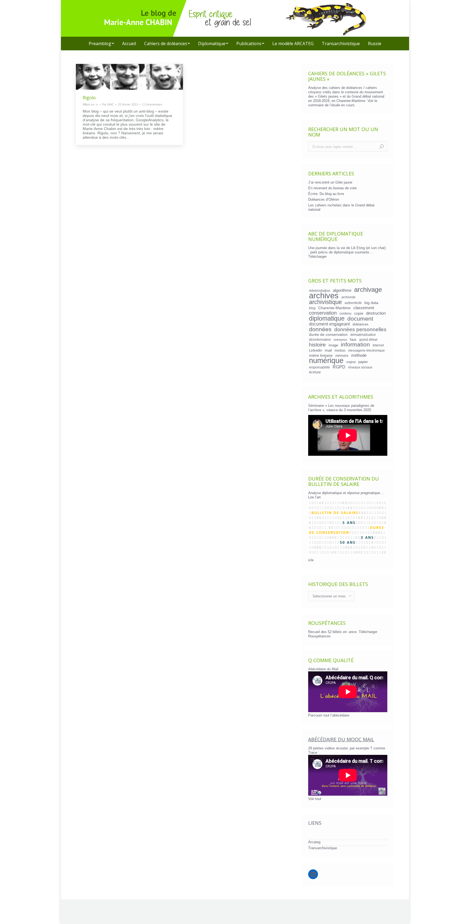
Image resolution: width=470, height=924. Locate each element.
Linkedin (315, 350)
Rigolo (89, 98)
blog (312, 308)
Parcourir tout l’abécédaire (328, 715)
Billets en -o (90, 104)
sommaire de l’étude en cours (331, 105)
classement (363, 308)
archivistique (325, 302)
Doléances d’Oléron (323, 199)
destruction (376, 313)
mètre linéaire (321, 355)
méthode (359, 355)
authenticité (353, 303)
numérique (326, 360)
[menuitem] (101, 43)
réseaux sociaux (360, 367)
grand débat (368, 339)
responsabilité (319, 367)
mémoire (341, 355)
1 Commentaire (152, 104)
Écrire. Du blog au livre (326, 194)
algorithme (342, 290)
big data (371, 302)
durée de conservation (328, 334)
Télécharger (317, 257)
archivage (368, 289)
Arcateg (314, 842)
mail (328, 350)
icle (311, 560)
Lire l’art (314, 497)
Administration (319, 290)
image (333, 345)
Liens (314, 823)
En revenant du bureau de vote (332, 188)
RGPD (339, 367)
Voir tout (314, 799)
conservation (323, 313)
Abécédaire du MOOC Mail (341, 739)
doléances (360, 324)
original (350, 362)
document (360, 319)
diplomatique (327, 318)
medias (340, 350)
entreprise (340, 339)
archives (324, 295)
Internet (378, 345)
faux (353, 339)
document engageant (329, 324)
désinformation (320, 339)
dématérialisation (363, 334)
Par (108, 104)
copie (358, 313)
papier (363, 362)
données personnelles (360, 329)
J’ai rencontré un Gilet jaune (330, 182)
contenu (345, 313)
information (355, 344)
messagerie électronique (366, 350)
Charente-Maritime (334, 308)
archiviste (348, 297)
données (320, 329)
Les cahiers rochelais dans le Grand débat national (341, 207)
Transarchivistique (322, 848)
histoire (317, 345)
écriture (315, 372)
